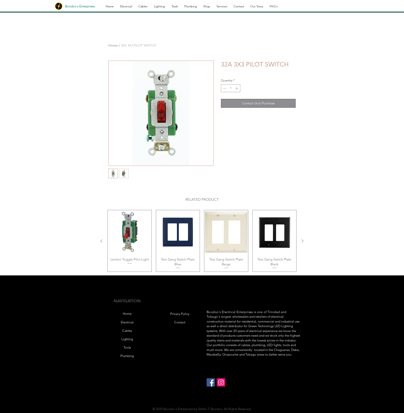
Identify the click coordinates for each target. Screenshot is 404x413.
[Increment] (237, 88)
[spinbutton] (230, 88)
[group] (202, 241)
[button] (180, 314)
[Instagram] (221, 382)
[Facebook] (211, 382)
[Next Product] (302, 240)
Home (113, 45)
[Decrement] (224, 88)
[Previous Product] (101, 240)
